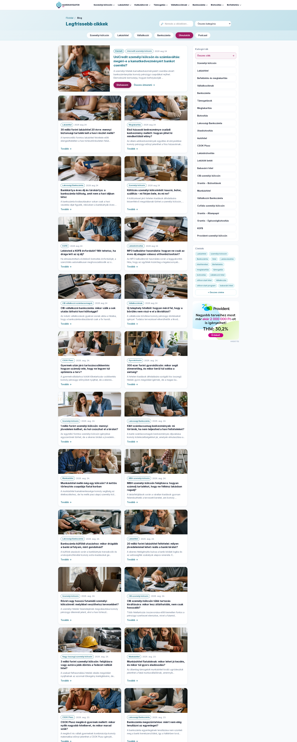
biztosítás (201, 275)
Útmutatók (184, 35)
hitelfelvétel (202, 264)
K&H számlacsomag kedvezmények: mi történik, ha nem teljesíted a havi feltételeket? (155, 427)
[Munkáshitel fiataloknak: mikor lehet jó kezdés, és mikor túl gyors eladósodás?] (156, 640)
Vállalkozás (221, 280)
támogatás (218, 269)
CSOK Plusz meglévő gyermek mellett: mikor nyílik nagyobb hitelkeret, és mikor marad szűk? (88, 725)
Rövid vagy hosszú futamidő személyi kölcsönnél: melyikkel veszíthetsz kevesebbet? (90, 602)
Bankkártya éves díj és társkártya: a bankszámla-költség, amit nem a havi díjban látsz (87, 193)
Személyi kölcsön (103, 5)
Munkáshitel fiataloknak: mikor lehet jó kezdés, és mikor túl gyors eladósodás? (156, 663)
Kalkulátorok (141, 5)
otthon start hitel (204, 280)
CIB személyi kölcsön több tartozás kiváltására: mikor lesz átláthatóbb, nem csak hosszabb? (155, 604)
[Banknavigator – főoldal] (67, 5)
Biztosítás (216, 5)
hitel (214, 259)
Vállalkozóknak (179, 5)
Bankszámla (199, 5)
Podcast (202, 35)
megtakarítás (203, 269)
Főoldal (69, 18)
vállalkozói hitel (217, 275)
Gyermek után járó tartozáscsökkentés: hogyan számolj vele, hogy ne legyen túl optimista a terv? (85, 369)
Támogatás (159, 5)
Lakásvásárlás (227, 259)
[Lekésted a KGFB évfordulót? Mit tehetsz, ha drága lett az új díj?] (89, 229)
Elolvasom (122, 85)
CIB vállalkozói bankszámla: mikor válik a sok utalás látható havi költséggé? (88, 310)
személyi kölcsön (219, 254)
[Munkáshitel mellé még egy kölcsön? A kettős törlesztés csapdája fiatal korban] (89, 461)
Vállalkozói (143, 35)
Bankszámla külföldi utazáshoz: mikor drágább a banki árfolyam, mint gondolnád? (89, 545)
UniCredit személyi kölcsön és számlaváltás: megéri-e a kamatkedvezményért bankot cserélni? (147, 61)
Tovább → (66, 148)
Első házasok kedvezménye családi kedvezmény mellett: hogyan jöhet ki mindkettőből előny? (149, 133)
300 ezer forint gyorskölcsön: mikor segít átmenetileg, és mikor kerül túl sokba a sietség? (152, 369)
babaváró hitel (226, 285)
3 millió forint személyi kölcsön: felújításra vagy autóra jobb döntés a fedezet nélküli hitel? (86, 665)
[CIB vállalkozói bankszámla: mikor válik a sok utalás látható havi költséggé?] (89, 286)
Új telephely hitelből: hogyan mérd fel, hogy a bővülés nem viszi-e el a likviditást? (155, 310)
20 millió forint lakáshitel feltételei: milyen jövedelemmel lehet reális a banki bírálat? (153, 545)
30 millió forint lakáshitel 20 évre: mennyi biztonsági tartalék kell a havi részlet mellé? (88, 131)
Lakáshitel (123, 5)
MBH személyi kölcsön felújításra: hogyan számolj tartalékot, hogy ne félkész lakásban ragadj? (154, 486)
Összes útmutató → (144, 85)
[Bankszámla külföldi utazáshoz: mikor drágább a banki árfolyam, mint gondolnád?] (89, 522)
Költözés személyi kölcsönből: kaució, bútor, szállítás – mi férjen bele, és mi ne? (154, 192)
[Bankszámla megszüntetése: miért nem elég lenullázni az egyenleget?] (156, 700)
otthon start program (206, 285)
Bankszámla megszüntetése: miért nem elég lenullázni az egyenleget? (154, 724)
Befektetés (233, 5)
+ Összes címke (216, 292)
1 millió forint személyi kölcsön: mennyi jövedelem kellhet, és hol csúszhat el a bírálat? (89, 427)
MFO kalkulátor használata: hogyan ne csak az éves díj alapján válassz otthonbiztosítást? (156, 252)
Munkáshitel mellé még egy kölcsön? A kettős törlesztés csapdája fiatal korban (89, 485)
